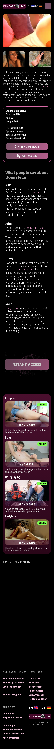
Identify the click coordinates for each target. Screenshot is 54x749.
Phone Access (36, 690)
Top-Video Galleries (13, 678)
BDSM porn (25, 269)
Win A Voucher (36, 694)
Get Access (34, 678)
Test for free (36, 686)
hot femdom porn (36, 227)
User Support (10, 725)
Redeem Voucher (38, 698)
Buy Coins (34, 682)
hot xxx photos (35, 192)
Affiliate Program (12, 694)
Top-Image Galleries (13, 682)
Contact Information (14, 733)
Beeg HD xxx (12, 308)
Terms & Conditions (13, 729)
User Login (8, 713)
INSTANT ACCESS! (27, 364)
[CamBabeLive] (14, 6)
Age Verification (11, 737)
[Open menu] (48, 6)
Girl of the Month (12, 686)
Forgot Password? (12, 717)
